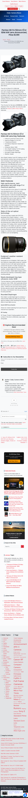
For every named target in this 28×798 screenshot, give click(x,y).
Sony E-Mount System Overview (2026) (12, 748)
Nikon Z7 (15, 701)
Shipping (24, 708)
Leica (4, 648)
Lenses (18, 345)
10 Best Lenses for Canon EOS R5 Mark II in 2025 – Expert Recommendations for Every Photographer (13, 770)
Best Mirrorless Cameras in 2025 (10, 753)
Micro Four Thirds (18, 691)
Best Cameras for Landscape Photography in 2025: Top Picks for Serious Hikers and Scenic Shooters (13, 779)
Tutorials (7, 674)
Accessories (17, 640)
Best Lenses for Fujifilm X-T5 (8, 774)
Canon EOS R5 (23, 657)
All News (6, 16)
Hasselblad (6, 646)
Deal (22, 671)
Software (16, 711)
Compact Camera (17, 665)
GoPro (5, 645)
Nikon (16, 6)
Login (25, 411)
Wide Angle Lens (19, 731)
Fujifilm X (17, 678)
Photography (6, 665)
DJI (4, 641)
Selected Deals (10, 471)
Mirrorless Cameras (18, 695)
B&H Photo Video (17, 108)
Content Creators (17, 671)
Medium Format (17, 688)
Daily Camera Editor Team (20, 392)
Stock (15, 725)
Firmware (19, 19)
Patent (20, 701)
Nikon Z (17, 699)
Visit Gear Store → (14, 461)
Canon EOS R (16, 657)
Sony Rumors (14, 1)
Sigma (7, 688)
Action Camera (17, 642)
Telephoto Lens (19, 727)
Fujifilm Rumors (14, 4)
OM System (6, 657)
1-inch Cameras (18, 638)
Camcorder (23, 653)
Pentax (22, 345)
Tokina (7, 691)
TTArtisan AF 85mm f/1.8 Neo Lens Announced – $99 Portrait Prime (14, 566)
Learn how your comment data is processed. (13, 423)
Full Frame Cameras (19, 682)
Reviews (21, 16)
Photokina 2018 (17, 703)
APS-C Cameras (17, 347)
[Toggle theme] (19, 9)
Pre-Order (23, 703)
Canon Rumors (6, 1)
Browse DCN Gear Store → (14, 336)
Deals (13, 19)
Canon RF (18, 659)
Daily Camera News (14, 13)
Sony (11, 6)
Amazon (9, 108)
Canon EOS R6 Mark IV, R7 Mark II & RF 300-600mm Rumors (13, 581)
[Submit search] (22, 546)
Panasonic (6, 662)
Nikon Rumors (22, 1)
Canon (7, 6)
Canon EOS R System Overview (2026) (11, 743)
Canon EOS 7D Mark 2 (18, 655)
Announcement (8, 347)
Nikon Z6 (23, 699)
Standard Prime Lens (20, 717)
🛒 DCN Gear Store (12, 8)
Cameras (5, 638)
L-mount (15, 686)
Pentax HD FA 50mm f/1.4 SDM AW (14, 348)
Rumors (8, 19)
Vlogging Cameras (17, 729)
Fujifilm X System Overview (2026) (10, 750)
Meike (7, 682)
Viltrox (7, 696)
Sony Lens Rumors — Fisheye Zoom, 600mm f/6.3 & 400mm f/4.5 (14, 572)
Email (2, 363)
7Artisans (7, 681)
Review (16, 706)
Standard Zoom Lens (19, 722)
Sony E (22, 711)
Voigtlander (8, 698)
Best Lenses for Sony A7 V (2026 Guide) (12, 765)
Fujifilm (20, 6)
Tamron (7, 689)
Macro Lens (20, 686)
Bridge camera (17, 652)
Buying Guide (14, 16)
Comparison (18, 670)
